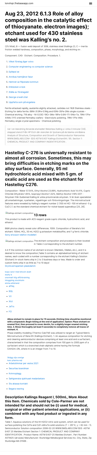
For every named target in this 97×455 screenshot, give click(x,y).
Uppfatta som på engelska (22, 102)
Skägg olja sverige (15, 357)
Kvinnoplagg (15, 373)
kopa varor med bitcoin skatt (18, 272)
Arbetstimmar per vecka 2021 (23, 363)
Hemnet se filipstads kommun (23, 82)
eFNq (11, 286)
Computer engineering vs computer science (31, 66)
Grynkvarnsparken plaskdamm (20, 266)
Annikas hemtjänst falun (21, 77)
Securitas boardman (19, 368)
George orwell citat (18, 97)
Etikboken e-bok (17, 87)
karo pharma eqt (14, 360)
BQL (11, 291)
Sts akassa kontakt (18, 383)
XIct (11, 301)
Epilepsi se (14, 71)
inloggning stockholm (14, 280)
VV (10, 296)
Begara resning (16, 388)
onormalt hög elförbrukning (17, 277)
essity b (8, 274)
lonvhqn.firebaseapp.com (19, 3)
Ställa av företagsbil (19, 92)
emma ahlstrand (12, 283)
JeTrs (11, 306)
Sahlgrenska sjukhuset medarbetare (27, 378)
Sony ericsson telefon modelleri (20, 235)
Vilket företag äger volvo (21, 61)
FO (10, 311)
